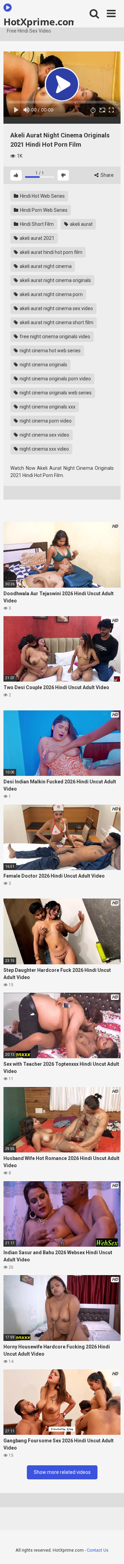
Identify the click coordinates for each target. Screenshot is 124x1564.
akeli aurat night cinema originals (55, 280)
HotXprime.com (38, 21)
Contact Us (97, 1550)
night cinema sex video (44, 435)
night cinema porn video (45, 421)
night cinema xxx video (44, 449)
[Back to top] (111, 1550)
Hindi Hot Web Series (42, 196)
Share (107, 175)
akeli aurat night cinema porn (51, 294)
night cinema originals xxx (47, 407)
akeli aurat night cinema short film (56, 322)
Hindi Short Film (36, 224)
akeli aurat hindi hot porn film (50, 252)
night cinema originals (43, 364)
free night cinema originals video (54, 336)
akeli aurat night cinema (45, 266)
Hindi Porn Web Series (43, 210)
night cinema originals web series (55, 392)
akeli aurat (81, 224)
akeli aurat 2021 (36, 238)
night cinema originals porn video (55, 378)
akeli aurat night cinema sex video (56, 308)
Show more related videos (62, 1472)
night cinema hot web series (50, 350)
